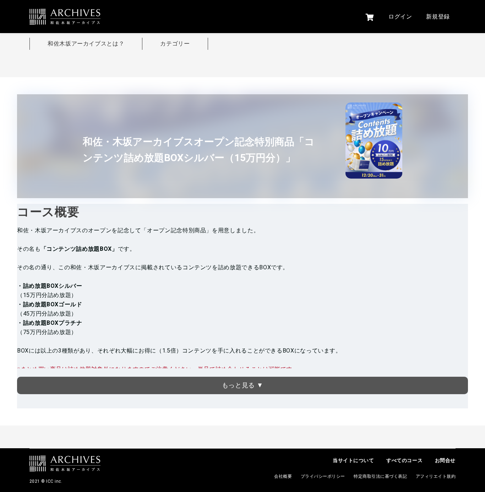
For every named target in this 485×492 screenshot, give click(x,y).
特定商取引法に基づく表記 (380, 476)
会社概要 (283, 476)
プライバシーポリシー (323, 476)
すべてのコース (404, 460)
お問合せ (445, 460)
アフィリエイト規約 (436, 476)
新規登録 (438, 16)
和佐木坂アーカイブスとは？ (86, 43)
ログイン (400, 16)
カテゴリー (175, 43)
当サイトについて (353, 460)
